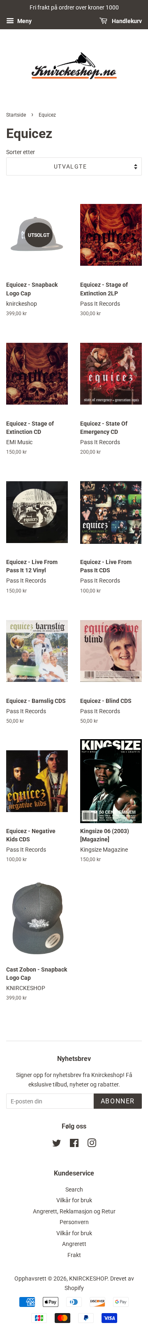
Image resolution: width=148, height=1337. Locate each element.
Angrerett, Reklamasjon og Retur (74, 1211)
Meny (24, 21)
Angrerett (74, 1244)
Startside (16, 115)
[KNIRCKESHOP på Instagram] (91, 1144)
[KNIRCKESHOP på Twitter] (56, 1144)
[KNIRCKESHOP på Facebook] (74, 1144)
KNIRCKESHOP (88, 1278)
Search (74, 1189)
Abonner (118, 1101)
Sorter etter (20, 152)
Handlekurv (126, 21)
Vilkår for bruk (74, 1200)
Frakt (74, 1255)
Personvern (74, 1222)
